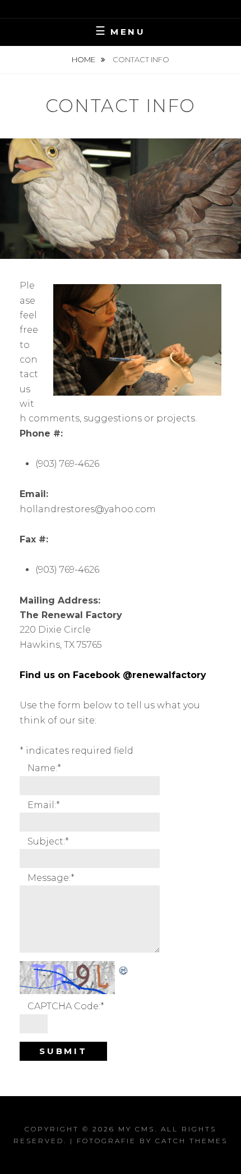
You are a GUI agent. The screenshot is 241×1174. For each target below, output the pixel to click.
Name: (44, 768)
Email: (43, 805)
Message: (51, 878)
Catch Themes (191, 1140)
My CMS (136, 1129)
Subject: (48, 841)
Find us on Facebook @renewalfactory (113, 675)
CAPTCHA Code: (65, 1006)
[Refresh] (124, 968)
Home (84, 59)
